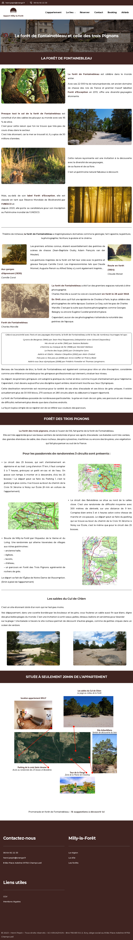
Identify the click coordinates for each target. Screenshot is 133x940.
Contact (98, 12)
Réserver (85, 12)
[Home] (13, 12)
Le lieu (70, 12)
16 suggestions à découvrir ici (88, 812)
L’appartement (53, 12)
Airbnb (125, 12)
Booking (112, 12)
